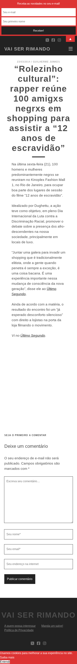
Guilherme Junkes (46, 61)
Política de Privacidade (19, 630)
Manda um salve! (52, 625)
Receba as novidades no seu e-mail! (38, 3)
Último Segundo (32, 335)
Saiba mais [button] (7, 657)
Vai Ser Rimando (27, 49)
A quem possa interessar (20, 625)
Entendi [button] (5, 661)
